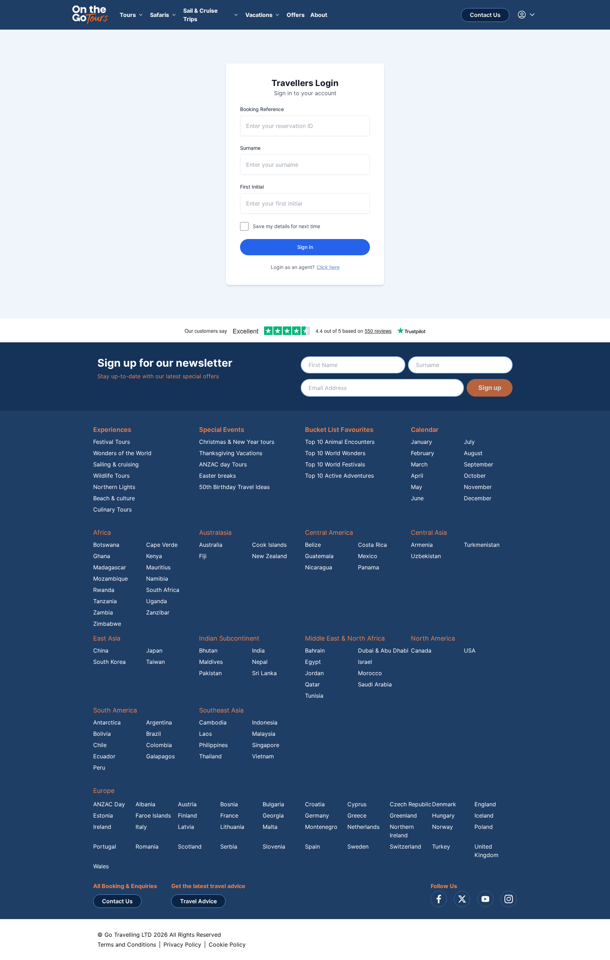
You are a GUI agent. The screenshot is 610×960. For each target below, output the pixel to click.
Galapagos (160, 756)
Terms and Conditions (126, 944)
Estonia (103, 815)
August (473, 453)
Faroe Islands (153, 815)
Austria (187, 804)
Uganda (156, 601)
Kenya (154, 556)
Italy (141, 826)
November (478, 486)
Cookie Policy (227, 944)
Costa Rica (372, 544)
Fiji (203, 556)
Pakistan (210, 673)
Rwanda (103, 589)
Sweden (358, 846)
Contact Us (485, 14)
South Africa (162, 589)
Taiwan (155, 661)
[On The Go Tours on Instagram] (509, 899)
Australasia (215, 532)
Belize (313, 544)
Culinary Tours (112, 509)
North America (433, 638)
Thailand (210, 756)
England (485, 804)
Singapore (265, 744)
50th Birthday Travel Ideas (234, 486)
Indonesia (264, 722)
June (417, 498)
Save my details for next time (286, 226)
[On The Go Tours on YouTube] (485, 899)
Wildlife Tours (111, 475)
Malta (270, 826)
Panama (368, 567)
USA (470, 650)
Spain (312, 846)
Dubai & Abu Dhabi (383, 650)
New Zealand (269, 556)
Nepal (260, 661)
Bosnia (229, 804)
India (258, 650)
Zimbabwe (107, 623)
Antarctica (107, 722)
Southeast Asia (221, 710)
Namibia (157, 578)
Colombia (159, 744)
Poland (483, 826)
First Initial (252, 187)
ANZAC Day (109, 804)
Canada (421, 650)
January (421, 441)
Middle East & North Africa (345, 638)
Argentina (159, 722)
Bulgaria (273, 804)
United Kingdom (486, 850)
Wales (101, 866)
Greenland (403, 815)
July (469, 441)
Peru (99, 767)
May (416, 486)
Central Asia (429, 532)
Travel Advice (198, 901)
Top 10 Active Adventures (339, 475)
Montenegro (321, 826)
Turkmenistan (482, 544)
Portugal (104, 846)
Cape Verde (162, 544)
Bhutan (208, 650)
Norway (442, 826)
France (229, 815)
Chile (100, 744)
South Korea (109, 661)
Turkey (441, 846)
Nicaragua (318, 567)
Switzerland (405, 846)
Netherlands (363, 826)
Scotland (190, 846)
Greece (356, 815)
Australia (210, 544)
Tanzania (105, 601)
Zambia (103, 612)
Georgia (273, 815)
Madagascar (109, 567)
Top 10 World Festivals (335, 464)
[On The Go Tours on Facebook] (439, 899)
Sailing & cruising (116, 464)
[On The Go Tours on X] (462, 899)
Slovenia (274, 846)
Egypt (313, 661)
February (422, 453)
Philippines (213, 744)
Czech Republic (410, 804)
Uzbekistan (426, 556)
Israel (365, 661)
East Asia (106, 638)
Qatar (312, 684)
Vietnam (263, 756)
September (478, 464)
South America (115, 710)
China (100, 650)
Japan (154, 650)
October (475, 475)
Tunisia (314, 695)
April (417, 475)
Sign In (305, 247)
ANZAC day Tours (223, 464)
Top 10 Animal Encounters (340, 441)
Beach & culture (114, 498)
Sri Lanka (264, 673)
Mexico (367, 556)
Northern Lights (114, 486)
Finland (187, 815)
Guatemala (319, 556)
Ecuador (104, 756)
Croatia (315, 804)
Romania (147, 846)
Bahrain (315, 650)
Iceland (484, 815)
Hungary (443, 815)
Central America (329, 532)
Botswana (106, 544)
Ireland (102, 826)
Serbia (228, 846)
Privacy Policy (182, 944)
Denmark (444, 804)
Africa (102, 532)
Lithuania (232, 826)
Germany (317, 815)
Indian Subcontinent (229, 638)
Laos (205, 733)
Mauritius (158, 567)
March (419, 464)
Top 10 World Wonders (335, 453)
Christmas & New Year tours (236, 441)
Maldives (211, 661)
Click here (328, 267)
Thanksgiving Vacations (230, 453)
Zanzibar (157, 612)
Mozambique (110, 578)
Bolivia (102, 733)
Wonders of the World (122, 453)
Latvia (186, 826)
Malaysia (263, 733)
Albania (145, 804)
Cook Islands (269, 544)
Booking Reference (262, 109)
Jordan (314, 673)
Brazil (153, 733)
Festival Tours (111, 441)
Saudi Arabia (375, 684)
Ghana (101, 556)
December (477, 498)
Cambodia (213, 722)
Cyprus (356, 804)
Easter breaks (217, 475)
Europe (103, 790)
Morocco (370, 673)
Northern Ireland (402, 831)
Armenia (422, 544)
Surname (250, 148)
